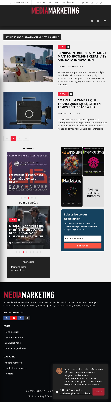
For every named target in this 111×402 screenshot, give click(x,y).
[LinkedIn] (92, 2)
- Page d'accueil (11, 331)
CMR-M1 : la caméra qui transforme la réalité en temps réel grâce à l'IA (79, 103)
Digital (63, 94)
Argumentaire (18, 270)
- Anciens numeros (12, 362)
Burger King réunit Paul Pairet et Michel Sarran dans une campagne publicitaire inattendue (26, 231)
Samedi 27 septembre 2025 (70, 66)
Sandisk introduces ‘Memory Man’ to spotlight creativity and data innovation (82, 56)
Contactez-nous (42, 2)
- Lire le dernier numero (15, 368)
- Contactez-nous (12, 342)
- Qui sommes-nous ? (14, 337)
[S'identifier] (92, 21)
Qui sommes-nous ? (20, 2)
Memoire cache (18, 266)
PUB (61, 47)
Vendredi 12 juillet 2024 (69, 113)
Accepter (98, 391)
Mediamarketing (36, 396)
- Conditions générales (14, 348)
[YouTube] (87, 2)
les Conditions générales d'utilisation (76, 392)
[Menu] (105, 21)
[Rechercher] (98, 21)
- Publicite (8, 373)
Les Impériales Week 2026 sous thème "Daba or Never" (26, 179)
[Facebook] (83, 2)
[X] (101, 2)
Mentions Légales (64, 2)
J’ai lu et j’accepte (76, 392)
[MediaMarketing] (55, 10)
